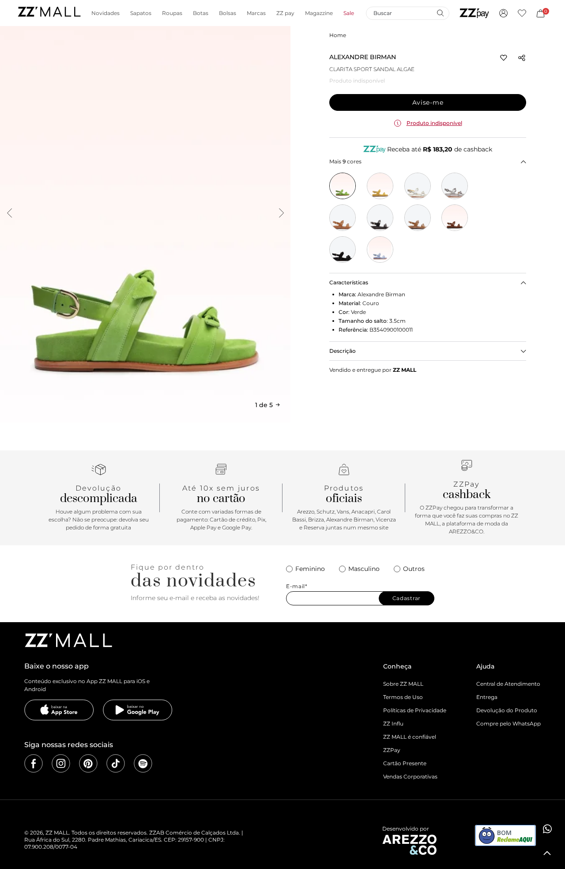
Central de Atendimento (508, 683)
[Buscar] (440, 13)
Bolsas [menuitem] (227, 13)
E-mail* (297, 586)
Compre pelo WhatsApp (508, 723)
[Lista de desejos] (522, 13)
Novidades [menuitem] (105, 13)
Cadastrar (406, 598)
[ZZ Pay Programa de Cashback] (474, 13)
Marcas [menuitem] (256, 13)
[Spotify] (143, 763)
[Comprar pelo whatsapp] (547, 828)
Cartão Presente (404, 763)
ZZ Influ (393, 723)
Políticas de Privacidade (414, 710)
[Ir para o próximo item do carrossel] (281, 213)
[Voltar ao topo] (547, 853)
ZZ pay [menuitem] (285, 13)
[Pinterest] (88, 763)
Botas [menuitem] (200, 13)
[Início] (49, 13)
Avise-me (428, 102)
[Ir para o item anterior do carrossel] (9, 213)
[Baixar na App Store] (59, 710)
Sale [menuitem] (348, 13)
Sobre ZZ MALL (403, 683)
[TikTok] (115, 763)
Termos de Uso (403, 697)
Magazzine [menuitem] (319, 13)
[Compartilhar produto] (521, 58)
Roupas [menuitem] (172, 13)
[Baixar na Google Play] (138, 710)
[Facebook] (33, 763)
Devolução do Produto (506, 710)
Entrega (486, 697)
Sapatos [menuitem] (140, 13)
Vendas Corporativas (410, 776)
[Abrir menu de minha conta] (503, 13)
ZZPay (391, 750)
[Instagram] (61, 763)
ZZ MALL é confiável (409, 736)
